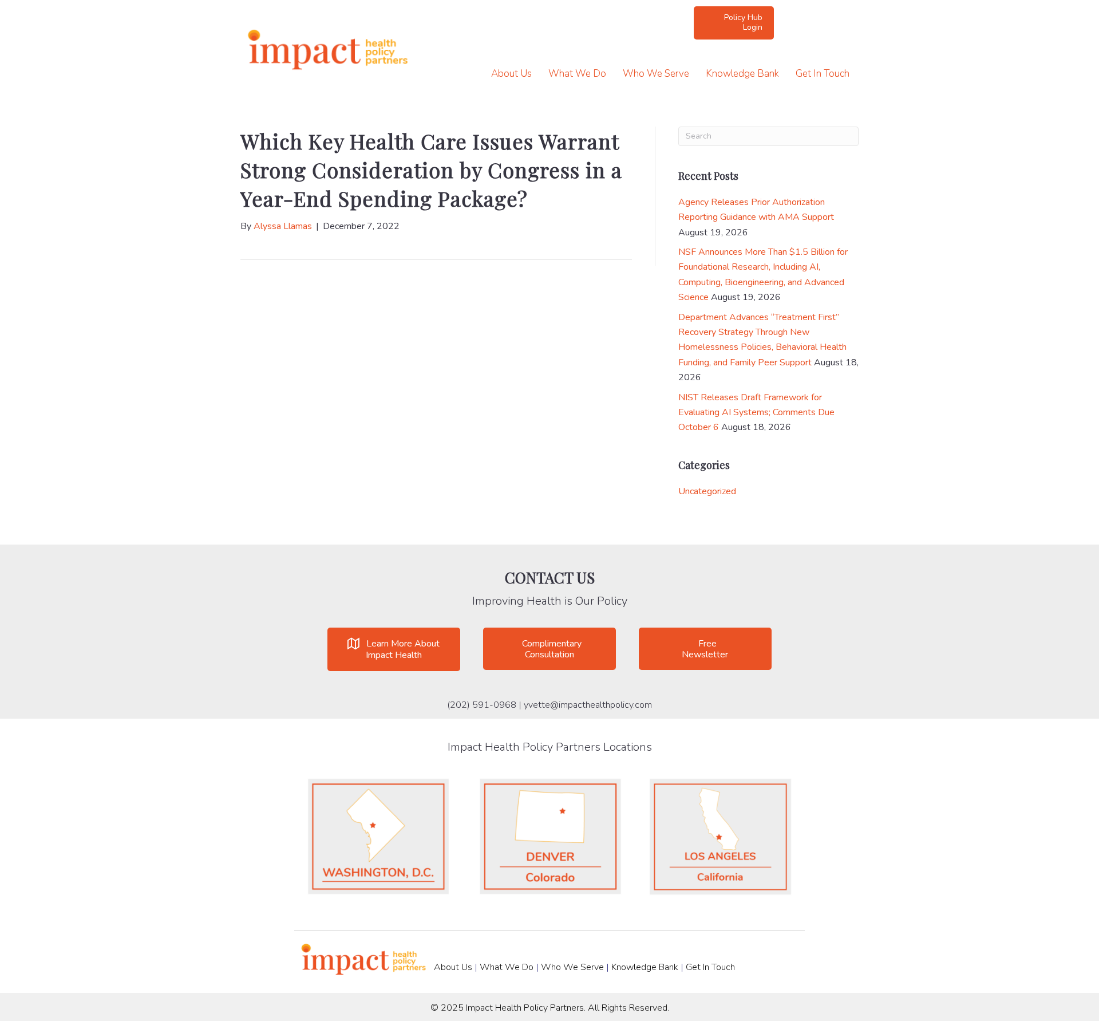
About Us (511, 73)
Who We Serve (656, 73)
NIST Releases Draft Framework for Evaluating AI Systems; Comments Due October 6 (756, 412)
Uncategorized (707, 491)
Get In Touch (822, 73)
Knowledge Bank (742, 73)
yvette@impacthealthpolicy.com (588, 705)
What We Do (577, 73)
